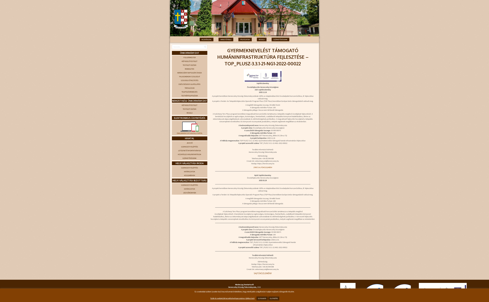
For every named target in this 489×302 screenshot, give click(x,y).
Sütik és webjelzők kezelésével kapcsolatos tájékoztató (232, 298)
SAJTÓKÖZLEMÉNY (263, 273)
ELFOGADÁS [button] (262, 298)
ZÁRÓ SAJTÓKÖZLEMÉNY (262, 167)
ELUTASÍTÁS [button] (274, 298)
